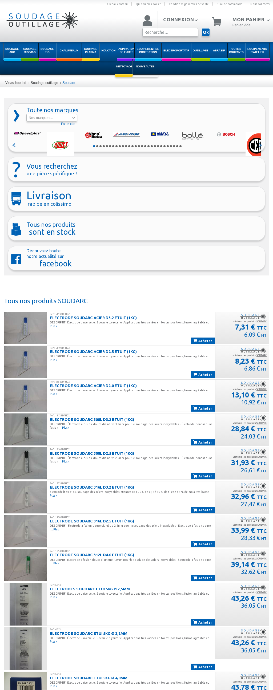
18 (148, 146)
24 (168, 146)
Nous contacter (260, 4)
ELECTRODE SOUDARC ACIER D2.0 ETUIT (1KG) (93, 385)
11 (126, 146)
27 (177, 146)
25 (171, 146)
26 (174, 146)
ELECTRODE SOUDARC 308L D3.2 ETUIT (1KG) (92, 419)
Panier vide (241, 25)
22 (161, 146)
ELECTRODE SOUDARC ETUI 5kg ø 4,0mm (88, 678)
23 (164, 146)
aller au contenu (117, 4)
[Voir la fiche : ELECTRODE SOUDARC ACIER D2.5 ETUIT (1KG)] (25, 362)
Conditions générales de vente (189, 4)
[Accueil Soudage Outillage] (40, 27)
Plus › (53, 326)
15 (139, 146)
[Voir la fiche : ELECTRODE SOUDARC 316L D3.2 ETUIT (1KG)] (25, 497)
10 (123, 146)
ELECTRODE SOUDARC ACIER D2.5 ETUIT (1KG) (93, 351)
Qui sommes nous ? (148, 4)
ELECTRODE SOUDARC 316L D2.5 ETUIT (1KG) (92, 521)
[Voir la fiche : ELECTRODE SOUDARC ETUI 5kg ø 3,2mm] (25, 648)
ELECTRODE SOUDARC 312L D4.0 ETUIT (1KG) (92, 555)
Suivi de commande (229, 4)
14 (136, 146)
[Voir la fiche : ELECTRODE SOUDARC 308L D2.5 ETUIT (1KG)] (25, 463)
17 (145, 146)
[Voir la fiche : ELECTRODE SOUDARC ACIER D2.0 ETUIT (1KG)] (25, 396)
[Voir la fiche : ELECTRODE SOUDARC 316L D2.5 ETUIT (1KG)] (25, 531)
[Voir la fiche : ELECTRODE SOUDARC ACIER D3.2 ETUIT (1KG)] (25, 328)
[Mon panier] (217, 21)
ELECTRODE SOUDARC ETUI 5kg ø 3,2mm (88, 633)
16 (142, 146)
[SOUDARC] (253, 316)
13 (132, 146)
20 (155, 146)
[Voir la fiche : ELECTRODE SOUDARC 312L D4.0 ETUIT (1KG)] (25, 565)
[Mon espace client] (147, 21)
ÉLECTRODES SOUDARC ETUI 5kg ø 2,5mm (90, 589)
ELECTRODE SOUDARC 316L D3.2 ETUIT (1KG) (92, 487)
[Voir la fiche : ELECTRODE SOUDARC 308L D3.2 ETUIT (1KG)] (25, 429)
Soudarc (68, 83)
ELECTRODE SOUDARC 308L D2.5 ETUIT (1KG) (92, 453)
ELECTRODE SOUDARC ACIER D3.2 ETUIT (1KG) (93, 317)
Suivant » (260, 145)
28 (180, 146)
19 (152, 146)
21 (158, 146)
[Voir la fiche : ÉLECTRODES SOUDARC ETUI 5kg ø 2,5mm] (25, 604)
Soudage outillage (44, 83)
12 (129, 146)
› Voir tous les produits (249, 321)
